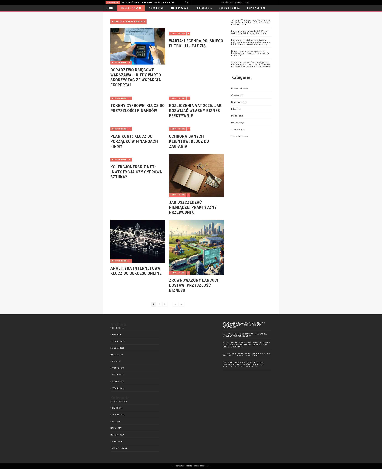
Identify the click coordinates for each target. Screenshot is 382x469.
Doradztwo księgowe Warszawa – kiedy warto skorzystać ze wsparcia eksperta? (135, 77)
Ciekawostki (237, 95)
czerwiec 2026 (117, 341)
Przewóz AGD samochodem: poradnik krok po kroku (178, 2)
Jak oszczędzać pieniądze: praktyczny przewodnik (193, 207)
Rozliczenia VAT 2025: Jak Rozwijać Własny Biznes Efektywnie (195, 110)
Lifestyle (236, 109)
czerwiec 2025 (117, 388)
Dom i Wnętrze (256, 8)
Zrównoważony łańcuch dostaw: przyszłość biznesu (194, 285)
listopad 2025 (117, 382)
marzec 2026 (116, 355)
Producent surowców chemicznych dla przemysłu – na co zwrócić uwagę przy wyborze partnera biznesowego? (251, 64)
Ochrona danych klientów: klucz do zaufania (189, 141)
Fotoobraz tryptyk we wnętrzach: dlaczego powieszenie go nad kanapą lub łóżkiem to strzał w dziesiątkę (250, 42)
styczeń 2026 (117, 368)
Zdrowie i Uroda (229, 8)
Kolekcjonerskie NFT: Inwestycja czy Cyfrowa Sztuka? (136, 171)
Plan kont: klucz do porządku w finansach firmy (134, 141)
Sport (110, 14)
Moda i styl (156, 8)
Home (110, 8)
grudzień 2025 (117, 375)
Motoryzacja (142, 2)
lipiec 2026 (115, 335)
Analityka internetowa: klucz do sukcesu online (136, 271)
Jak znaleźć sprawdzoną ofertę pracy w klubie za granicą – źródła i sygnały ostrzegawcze (251, 22)
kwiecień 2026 (117, 348)
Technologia (204, 8)
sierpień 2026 (117, 328)
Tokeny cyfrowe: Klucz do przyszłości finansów (137, 108)
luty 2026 (115, 361)
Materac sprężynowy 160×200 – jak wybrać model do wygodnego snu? (250, 32)
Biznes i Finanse (131, 8)
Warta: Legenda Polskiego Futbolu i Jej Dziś (196, 43)
